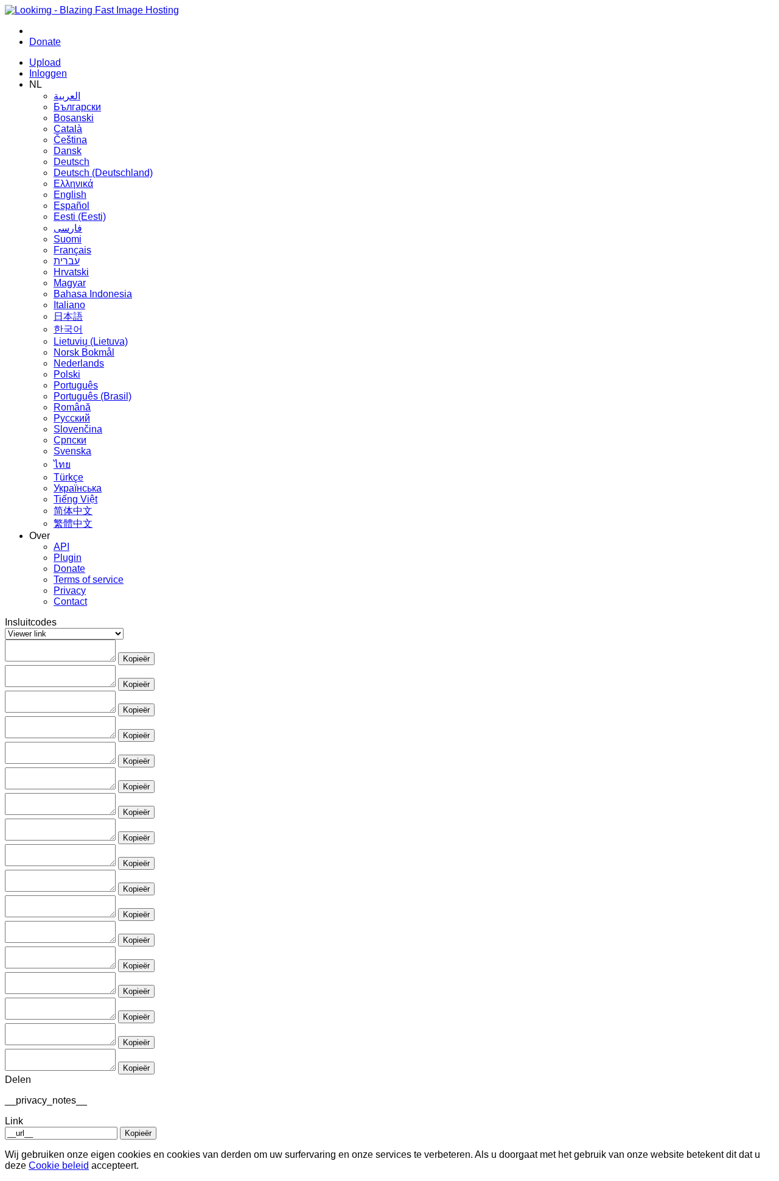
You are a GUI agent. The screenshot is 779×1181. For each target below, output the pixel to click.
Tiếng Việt (75, 499)
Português (76, 385)
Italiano (69, 305)
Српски (70, 440)
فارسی (68, 228)
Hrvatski (71, 272)
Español (71, 205)
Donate (69, 568)
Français (72, 250)
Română (72, 407)
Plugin (68, 557)
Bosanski (74, 118)
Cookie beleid (59, 1165)
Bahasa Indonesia (93, 294)
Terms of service (89, 579)
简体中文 (73, 511)
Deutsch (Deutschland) (103, 172)
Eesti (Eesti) (80, 216)
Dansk (68, 151)
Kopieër (136, 658)
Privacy (70, 590)
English (70, 194)
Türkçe (68, 477)
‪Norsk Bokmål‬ (84, 352)
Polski (67, 374)
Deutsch (71, 162)
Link (14, 1121)
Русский (72, 418)
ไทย (62, 464)
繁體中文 (73, 523)
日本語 (68, 316)
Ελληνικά (73, 183)
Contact (70, 601)
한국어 (68, 329)
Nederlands (79, 363)
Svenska (72, 451)
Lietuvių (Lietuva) (91, 341)
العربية (67, 96)
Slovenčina (78, 429)
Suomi (68, 239)
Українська (78, 488)
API (61, 546)
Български (77, 107)
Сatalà (68, 129)
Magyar (70, 283)
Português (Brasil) (92, 396)
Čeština (70, 140)
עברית (67, 261)
